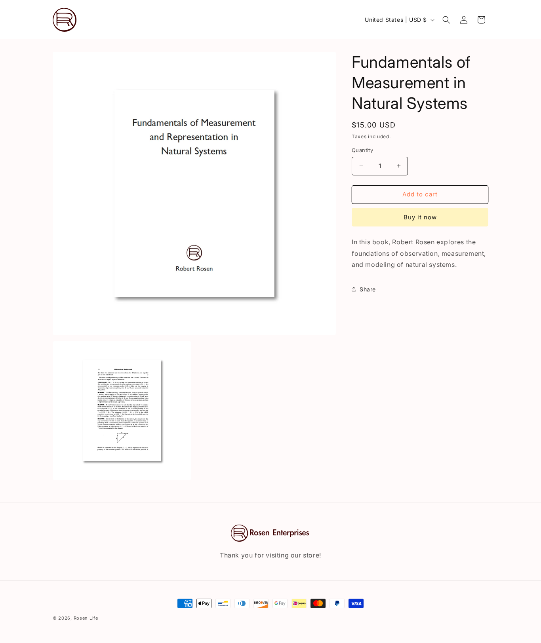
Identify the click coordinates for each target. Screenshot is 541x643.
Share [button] (368, 289)
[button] (446, 20)
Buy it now (420, 217)
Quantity (362, 150)
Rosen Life (86, 618)
